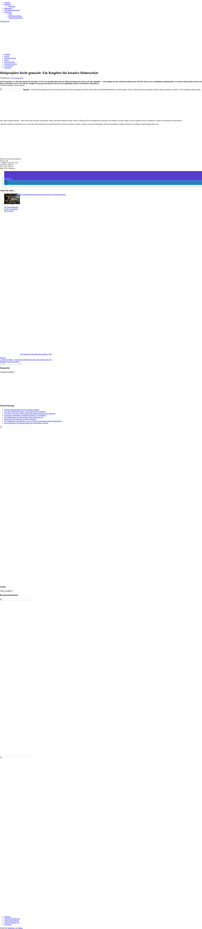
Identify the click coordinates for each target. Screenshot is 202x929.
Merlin (20, 928)
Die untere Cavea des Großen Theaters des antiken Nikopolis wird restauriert (29, 413)
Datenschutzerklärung (15, 18)
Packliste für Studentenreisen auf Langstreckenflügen (21, 410)
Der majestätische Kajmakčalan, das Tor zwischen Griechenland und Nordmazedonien (33, 421)
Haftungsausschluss (14, 16)
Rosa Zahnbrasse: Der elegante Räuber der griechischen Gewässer (26, 423)
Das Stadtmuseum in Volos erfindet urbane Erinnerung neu (23, 417)
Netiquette (11, 6)
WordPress (11, 928)
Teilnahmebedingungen (12, 10)
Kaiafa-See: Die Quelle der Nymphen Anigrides (20, 419)
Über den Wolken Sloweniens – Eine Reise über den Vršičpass (25, 412)
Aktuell (6, 56)
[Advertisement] (63, 37)
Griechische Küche (10, 64)
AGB (10, 14)
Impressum (7, 12)
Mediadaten (8, 8)
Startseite (7, 2)
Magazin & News (10, 58)
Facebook (7, 68)
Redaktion (7, 4)
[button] (8, 179)
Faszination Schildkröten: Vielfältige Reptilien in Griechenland (25, 415)
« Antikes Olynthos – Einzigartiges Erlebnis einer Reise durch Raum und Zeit (25, 360)
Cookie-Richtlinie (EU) (12, 922)
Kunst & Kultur (9, 62)
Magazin (3, 358)
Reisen (6, 60)
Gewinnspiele (8, 66)
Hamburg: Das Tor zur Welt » (10, 361)
